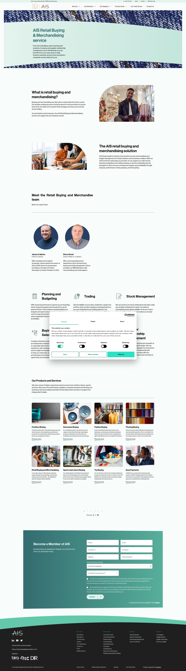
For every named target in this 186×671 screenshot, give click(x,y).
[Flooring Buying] (140, 413)
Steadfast (158, 667)
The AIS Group (81, 639)
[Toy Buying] (108, 456)
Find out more (36, 439)
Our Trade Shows (136, 6)
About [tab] (122, 321)
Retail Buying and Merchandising (112, 653)
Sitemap (116, 667)
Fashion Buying (107, 639)
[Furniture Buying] (46, 413)
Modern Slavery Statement (99, 667)
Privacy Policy (80, 667)
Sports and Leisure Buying (110, 651)
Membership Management (137, 639)
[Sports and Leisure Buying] (77, 456)
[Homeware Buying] (77, 413)
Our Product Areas (108, 635)
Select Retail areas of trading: (95, 562)
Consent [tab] (64, 322)
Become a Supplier (161, 642)
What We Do (80, 637)
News (136, 1)
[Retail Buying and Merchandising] (46, 456)
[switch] (82, 346)
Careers (143, 1)
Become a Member (135, 642)
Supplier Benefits (160, 637)
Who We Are (80, 635)
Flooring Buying (107, 649)
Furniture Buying (107, 642)
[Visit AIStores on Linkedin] (13, 640)
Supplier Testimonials (161, 639)
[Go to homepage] (40, 6)
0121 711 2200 (128, 1)
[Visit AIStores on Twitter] (21, 640)
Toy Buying (106, 646)
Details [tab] (93, 321)
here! (158, 602)
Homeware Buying (108, 644)
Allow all (121, 354)
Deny (65, 354)
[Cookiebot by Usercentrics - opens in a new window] (126, 315)
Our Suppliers (159, 635)
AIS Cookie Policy (130, 667)
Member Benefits (134, 635)
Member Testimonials (135, 637)
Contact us (15, 653)
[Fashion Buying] (108, 413)
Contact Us (150, 6)
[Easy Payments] (140, 456)
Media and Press (81, 651)
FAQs (78, 649)
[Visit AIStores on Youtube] (17, 640)
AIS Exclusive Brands (109, 637)
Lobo (150, 667)
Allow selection (93, 354)
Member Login (151, 1)
